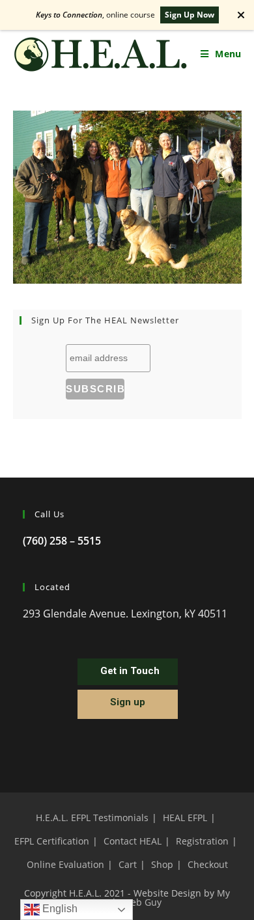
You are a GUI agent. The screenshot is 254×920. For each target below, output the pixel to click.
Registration (202, 841)
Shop (162, 864)
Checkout (208, 864)
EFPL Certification (51, 841)
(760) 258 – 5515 (62, 541)
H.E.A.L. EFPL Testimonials (92, 817)
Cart (128, 864)
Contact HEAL (133, 841)
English (59, 908)
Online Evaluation (65, 864)
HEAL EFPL (185, 817)
